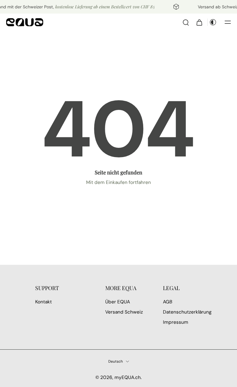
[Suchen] (186, 22)
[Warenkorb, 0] (199, 22)
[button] (228, 22)
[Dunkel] (213, 22)
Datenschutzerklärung (182, 312)
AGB (167, 302)
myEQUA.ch (127, 377)
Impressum (175, 322)
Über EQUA (117, 302)
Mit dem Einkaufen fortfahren (118, 182)
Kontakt (43, 302)
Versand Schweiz (124, 312)
